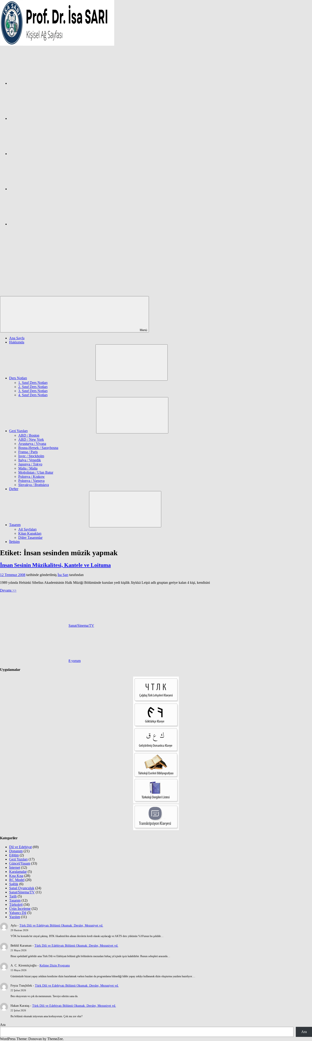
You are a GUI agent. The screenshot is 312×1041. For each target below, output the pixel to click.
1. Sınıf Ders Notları (33, 383)
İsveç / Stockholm (31, 456)
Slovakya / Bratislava (33, 485)
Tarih (13, 896)
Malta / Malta (27, 468)
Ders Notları (18, 378)
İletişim (14, 542)
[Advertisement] (156, 262)
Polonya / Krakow (31, 476)
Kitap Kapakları (29, 533)
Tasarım (15, 525)
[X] (43, 154)
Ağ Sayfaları (27, 529)
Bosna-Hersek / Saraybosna (38, 448)
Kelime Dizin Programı (55, 965)
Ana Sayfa (16, 338)
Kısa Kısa (16, 876)
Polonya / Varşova (31, 481)
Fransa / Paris (28, 452)
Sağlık (13, 884)
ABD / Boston (28, 435)
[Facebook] (43, 83)
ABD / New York (31, 439)
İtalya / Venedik (29, 460)
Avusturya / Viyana (32, 444)
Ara (2, 1025)
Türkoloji (16, 904)
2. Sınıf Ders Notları (33, 387)
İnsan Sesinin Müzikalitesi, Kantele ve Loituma (55, 565)
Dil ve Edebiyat (20, 847)
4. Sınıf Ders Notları (33, 395)
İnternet (14, 867)
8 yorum (75, 661)
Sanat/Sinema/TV (81, 625)
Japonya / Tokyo (30, 464)
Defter (13, 489)
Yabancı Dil (17, 913)
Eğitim (14, 855)
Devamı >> (8, 590)
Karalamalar (18, 872)
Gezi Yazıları (18, 431)
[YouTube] (43, 224)
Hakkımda (16, 342)
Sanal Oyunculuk (21, 888)
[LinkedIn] (43, 189)
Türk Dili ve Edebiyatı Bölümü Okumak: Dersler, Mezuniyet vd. (61, 925)
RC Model (16, 880)
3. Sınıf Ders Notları (33, 391)
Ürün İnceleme (20, 909)
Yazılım (14, 917)
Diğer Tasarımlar (30, 537)
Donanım (16, 851)
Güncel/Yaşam (19, 863)
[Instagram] (43, 118)
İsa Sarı (63, 575)
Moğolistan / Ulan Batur (35, 472)
